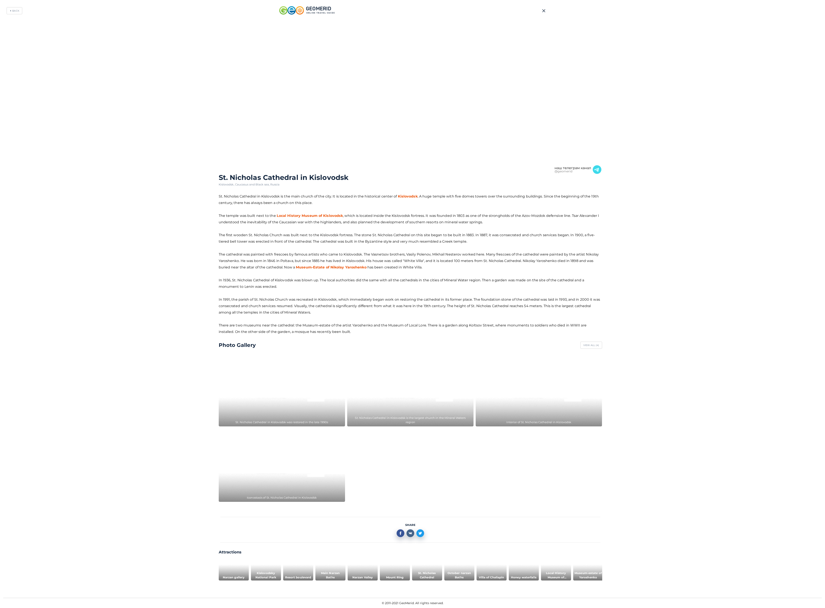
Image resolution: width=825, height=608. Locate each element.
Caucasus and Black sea (252, 184)
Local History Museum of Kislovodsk (310, 216)
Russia (275, 184)
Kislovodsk (227, 184)
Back (15, 10)
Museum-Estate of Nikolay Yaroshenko (331, 267)
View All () (591, 345)
